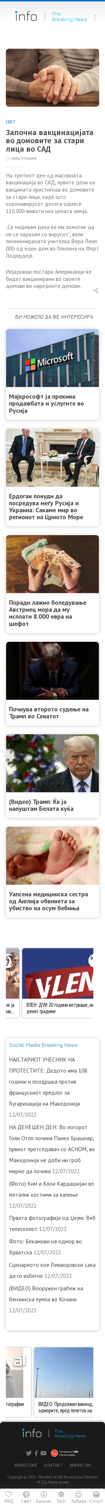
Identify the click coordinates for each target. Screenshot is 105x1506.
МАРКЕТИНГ (25, 1465)
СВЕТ (11, 122)
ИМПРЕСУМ (80, 1465)
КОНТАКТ (53, 1465)
